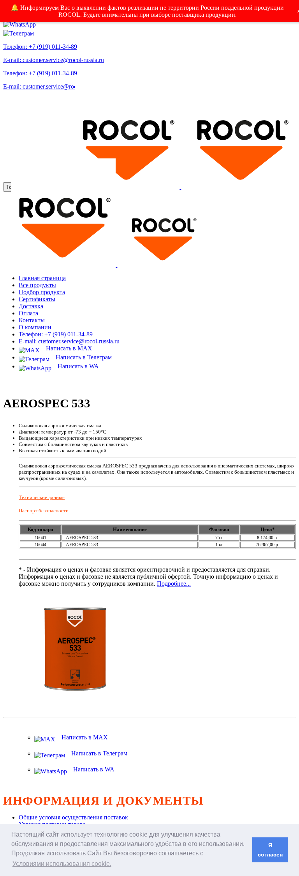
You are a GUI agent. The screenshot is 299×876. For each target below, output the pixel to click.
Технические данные (42, 497)
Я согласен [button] (270, 850)
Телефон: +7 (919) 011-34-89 (40, 46)
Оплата (28, 313)
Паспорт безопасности (44, 511)
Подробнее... (174, 583)
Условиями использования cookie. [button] (61, 863)
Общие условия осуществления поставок (73, 817)
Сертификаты (37, 299)
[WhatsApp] (19, 22)
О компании (35, 327)
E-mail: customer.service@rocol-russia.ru (53, 60)
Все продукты (37, 285)
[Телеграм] (18, 31)
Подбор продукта (42, 292)
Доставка (31, 306)
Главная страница (42, 278)
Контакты (32, 320)
